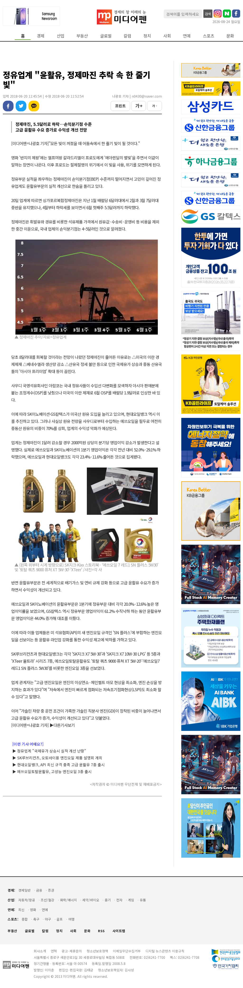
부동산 (82, 36)
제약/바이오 (90, 900)
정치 (147, 36)
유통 (143, 900)
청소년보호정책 (97, 951)
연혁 (54, 951)
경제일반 (24, 890)
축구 (36, 919)
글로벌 (106, 36)
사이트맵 (118, 931)
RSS (101, 931)
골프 (59, 919)
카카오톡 (33, 106)
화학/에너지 (68, 900)
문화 (230, 36)
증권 (51, 890)
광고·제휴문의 (72, 951)
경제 (40, 36)
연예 (187, 36)
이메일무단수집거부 (127, 951)
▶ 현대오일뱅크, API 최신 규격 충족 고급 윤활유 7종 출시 (58, 764)
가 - (154, 106)
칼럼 (127, 36)
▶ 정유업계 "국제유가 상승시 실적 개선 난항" (49, 751)
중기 (108, 900)
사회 (167, 36)
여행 (71, 919)
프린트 (120, 106)
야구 (48, 919)
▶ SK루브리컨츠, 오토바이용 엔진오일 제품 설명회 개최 (57, 758)
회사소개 (40, 951)
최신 (21, 910)
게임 (131, 900)
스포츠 (208, 36)
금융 (39, 890)
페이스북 (8, 106)
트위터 (21, 106)
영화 (33, 910)
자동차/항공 (26, 900)
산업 (60, 36)
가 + (138, 105)
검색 (208, 13)
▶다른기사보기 (62, 725)
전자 (119, 900)
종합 (25, 919)
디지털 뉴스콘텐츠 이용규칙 (164, 951)
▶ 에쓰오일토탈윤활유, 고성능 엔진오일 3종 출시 (52, 771)
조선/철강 (47, 900)
